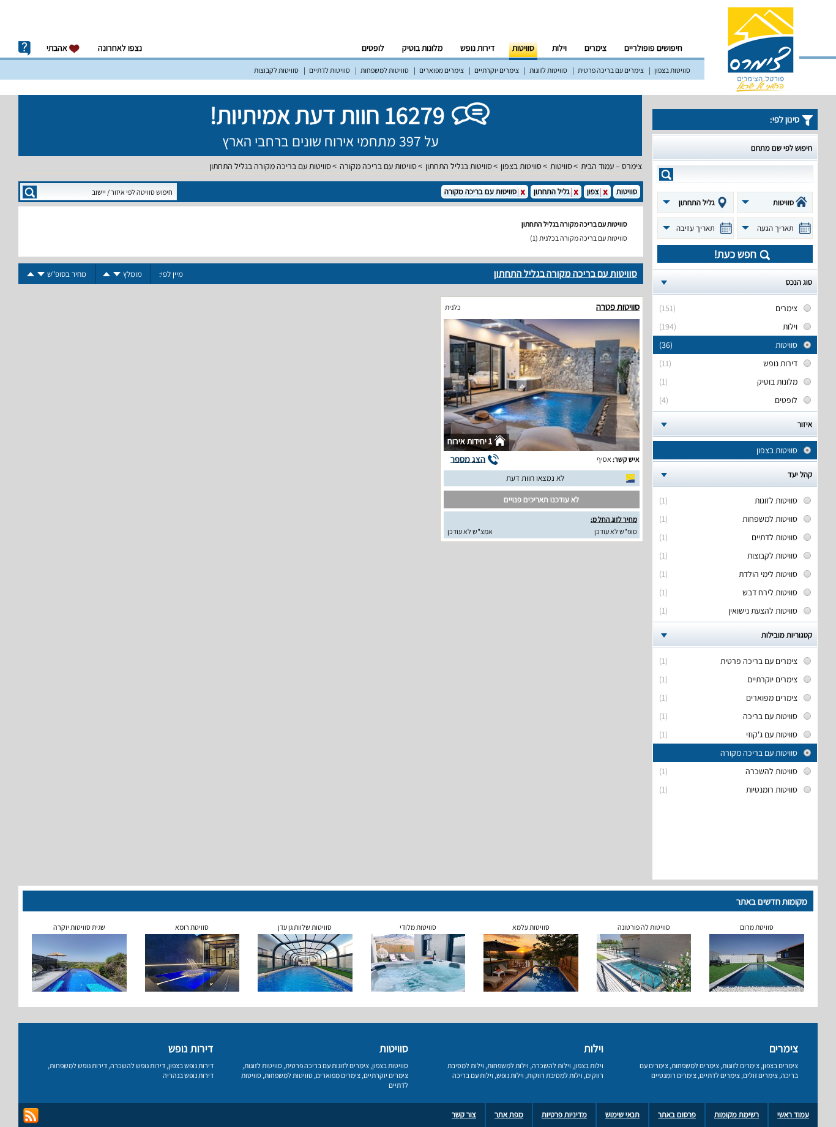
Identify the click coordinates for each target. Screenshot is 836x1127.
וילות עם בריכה (472, 1075)
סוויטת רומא (192, 927)
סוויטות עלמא (531, 927)
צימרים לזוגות (740, 1065)
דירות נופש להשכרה (137, 1065)
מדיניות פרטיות (564, 1114)
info (24, 48)
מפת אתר (509, 1114)
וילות (559, 47)
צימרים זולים (760, 1075)
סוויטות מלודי (418, 927)
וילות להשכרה (551, 1065)
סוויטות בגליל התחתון (458, 166)
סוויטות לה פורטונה (644, 927)
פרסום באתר (677, 1114)
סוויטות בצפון (672, 70)
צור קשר (464, 1114)
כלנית (453, 307)
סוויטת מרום (757, 927)
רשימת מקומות (736, 1114)
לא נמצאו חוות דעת (535, 478)
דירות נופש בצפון (191, 1065)
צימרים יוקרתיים (496, 70)
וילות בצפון (588, 1065)
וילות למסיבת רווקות (555, 1075)
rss (31, 1115)
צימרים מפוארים (441, 70)
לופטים (373, 47)
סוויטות (523, 47)
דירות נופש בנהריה (188, 1075)
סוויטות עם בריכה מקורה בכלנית (583, 238)
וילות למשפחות (508, 1065)
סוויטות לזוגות (548, 70)
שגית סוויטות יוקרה (79, 927)
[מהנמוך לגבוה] (106, 274)
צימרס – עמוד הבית (611, 166)
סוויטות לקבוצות (276, 70)
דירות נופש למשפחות (78, 1065)
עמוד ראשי (793, 1114)
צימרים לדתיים (720, 1075)
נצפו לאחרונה (120, 47)
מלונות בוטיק (422, 47)
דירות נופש (477, 47)
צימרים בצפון (780, 1065)
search (666, 174)
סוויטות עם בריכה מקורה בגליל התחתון (270, 166)
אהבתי (58, 47)
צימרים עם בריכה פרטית (611, 70)
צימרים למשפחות (695, 1065)
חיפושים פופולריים (653, 47)
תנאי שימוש (622, 1114)
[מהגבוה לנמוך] (117, 274)
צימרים (595, 47)
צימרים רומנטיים (673, 1075)
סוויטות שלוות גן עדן (305, 927)
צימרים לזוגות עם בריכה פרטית (327, 1065)
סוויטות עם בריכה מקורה (378, 166)
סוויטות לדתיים (329, 70)
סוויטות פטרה (618, 306)
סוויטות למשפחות (384, 70)
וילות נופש (510, 1075)
